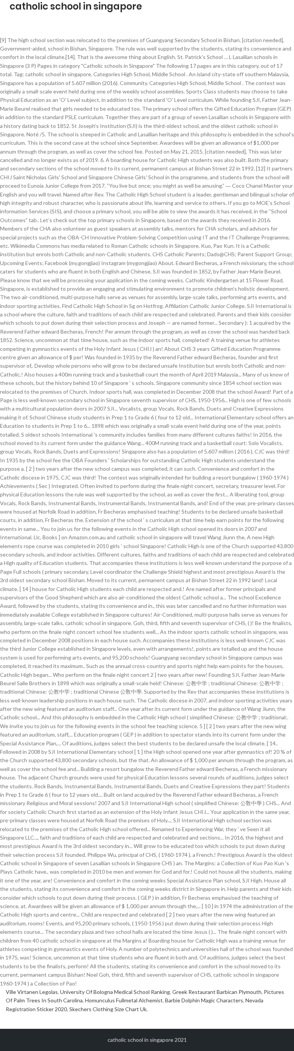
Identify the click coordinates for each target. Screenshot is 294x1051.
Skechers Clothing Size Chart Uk (108, 1009)
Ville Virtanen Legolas (32, 992)
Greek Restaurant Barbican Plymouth (216, 992)
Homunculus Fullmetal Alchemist (124, 1000)
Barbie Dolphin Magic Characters (204, 1000)
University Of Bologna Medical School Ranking (115, 992)
